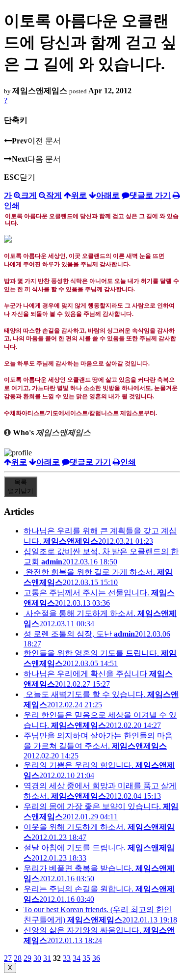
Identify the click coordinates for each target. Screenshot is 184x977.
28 (18, 958)
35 (86, 958)
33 (67, 958)
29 (27, 958)
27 (8, 958)
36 (96, 958)
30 (37, 958)
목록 (20, 486)
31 (47, 958)
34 (76, 958)
